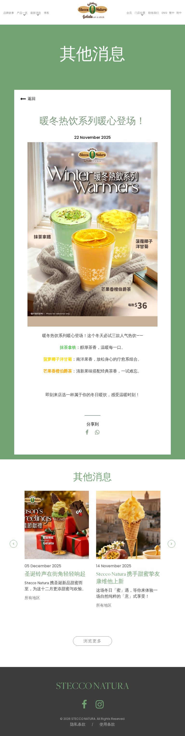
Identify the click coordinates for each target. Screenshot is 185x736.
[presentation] (13, 544)
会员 (129, 13)
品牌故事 (8, 13)
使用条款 (107, 724)
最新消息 (35, 13)
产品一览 (22, 13)
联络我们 (153, 13)
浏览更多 (92, 641)
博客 (46, 13)
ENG (164, 13)
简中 (179, 13)
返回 (31, 98)
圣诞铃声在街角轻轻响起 (55, 574)
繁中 (171, 13)
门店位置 (140, 13)
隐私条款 (78, 724)
